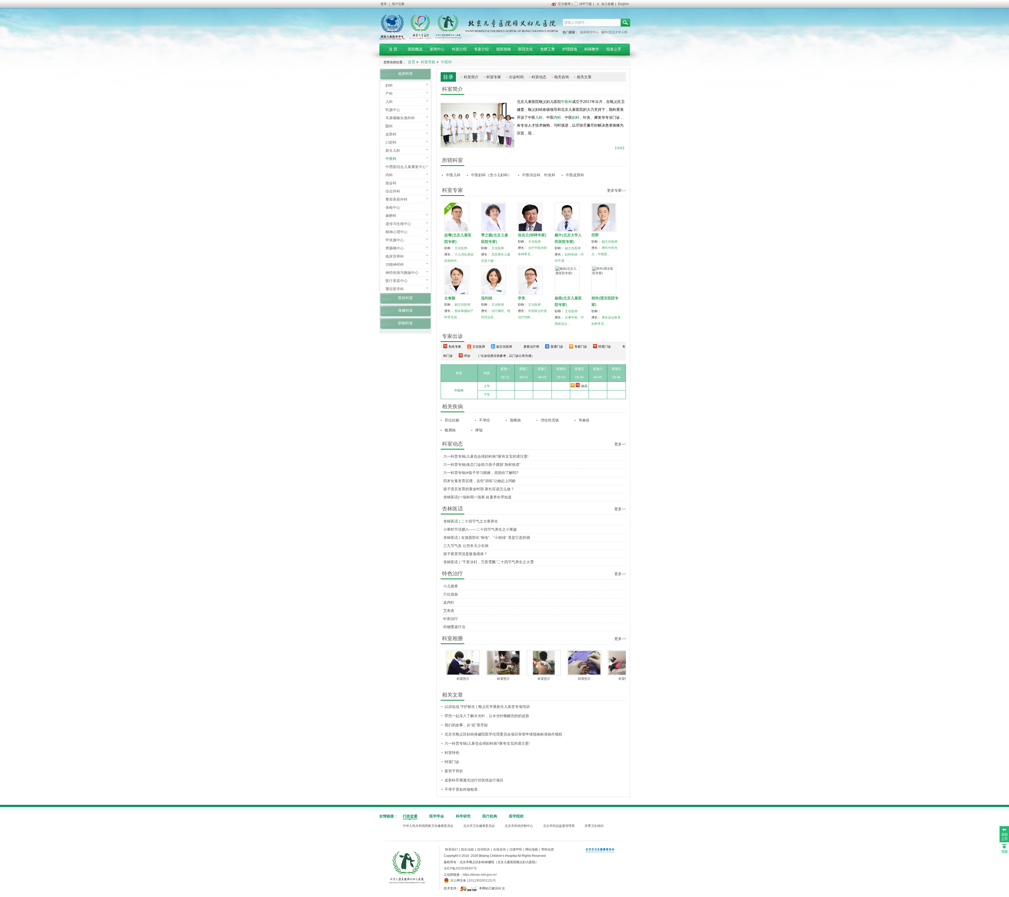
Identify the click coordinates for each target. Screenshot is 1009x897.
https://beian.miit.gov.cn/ (480, 875)
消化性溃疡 (549, 420)
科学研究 (463, 816)
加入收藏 (607, 4)
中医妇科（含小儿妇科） (491, 175)
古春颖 (449, 298)
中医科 (391, 159)
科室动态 (539, 77)
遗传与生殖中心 (398, 224)
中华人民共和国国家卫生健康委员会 (428, 826)
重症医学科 (394, 289)
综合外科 (392, 191)
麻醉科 (391, 215)
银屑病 (450, 430)
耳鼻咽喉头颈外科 (400, 118)
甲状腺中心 (394, 240)
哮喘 (479, 430)
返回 (1004, 834)
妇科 (389, 85)
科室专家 (493, 77)
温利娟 (486, 298)
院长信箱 (467, 849)
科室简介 (471, 77)
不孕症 (484, 420)
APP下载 (585, 4)
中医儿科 (453, 175)
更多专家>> (616, 190)
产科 (389, 93)
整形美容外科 (396, 199)
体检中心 (392, 207)
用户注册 (398, 4)
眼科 (389, 126)
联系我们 (451, 849)
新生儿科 (392, 150)
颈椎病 (515, 420)
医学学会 (436, 816)
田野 (595, 235)
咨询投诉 (483, 849)
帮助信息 (547, 849)
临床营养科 (394, 256)
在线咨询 (499, 849)
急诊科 (391, 183)
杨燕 (584, 386)
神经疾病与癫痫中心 (402, 272)
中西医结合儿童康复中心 (405, 167)
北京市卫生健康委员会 (479, 826)
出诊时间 (516, 77)
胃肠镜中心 (394, 248)
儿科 (389, 102)
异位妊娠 (452, 420)
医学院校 (516, 816)
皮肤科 (391, 134)
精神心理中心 (396, 232)
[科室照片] (478, 662)
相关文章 (584, 77)
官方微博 (564, 4)
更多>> (620, 444)
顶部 (1004, 848)
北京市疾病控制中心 (519, 826)
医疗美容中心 (396, 281)
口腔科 (391, 142)
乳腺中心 (392, 110)
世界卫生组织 (594, 826)
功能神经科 (394, 264)
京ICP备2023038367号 (460, 868)
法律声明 (515, 849)
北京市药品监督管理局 (559, 826)
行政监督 (410, 816)
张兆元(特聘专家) (532, 235)
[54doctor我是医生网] (469, 888)
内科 (389, 175)
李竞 (521, 298)
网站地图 (531, 849)
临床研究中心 (589, 32)
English (623, 4)
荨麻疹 (584, 420)
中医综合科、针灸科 (538, 175)
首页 (411, 62)
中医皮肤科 (575, 175)
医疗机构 (489, 816)
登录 (383, 4)
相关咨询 (561, 77)
